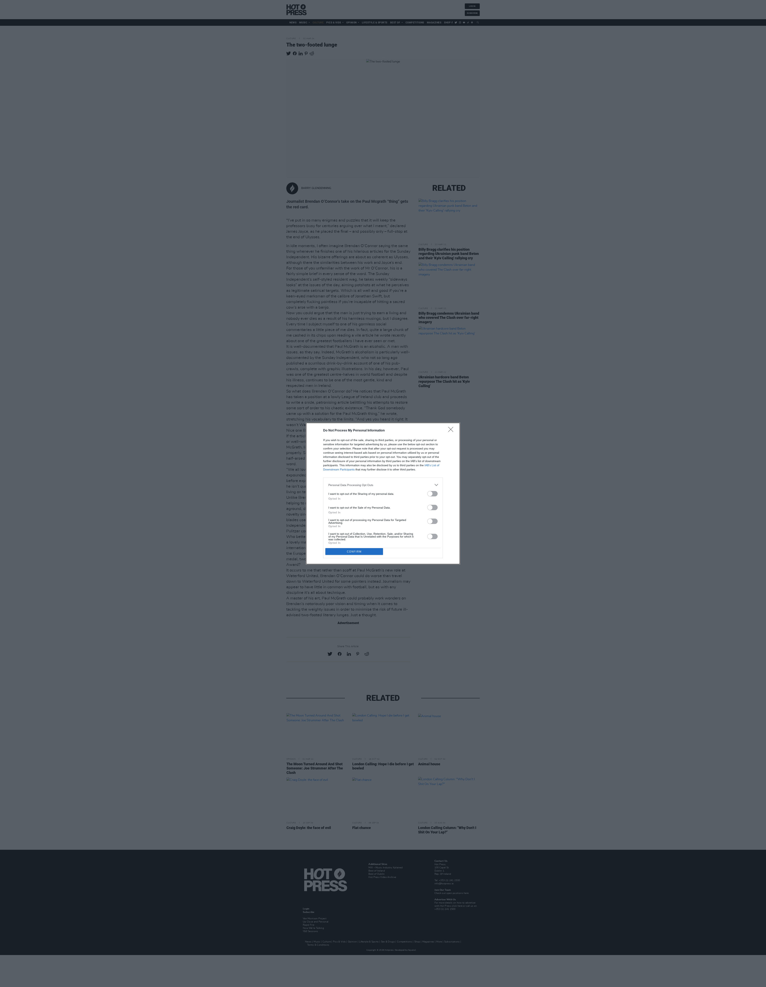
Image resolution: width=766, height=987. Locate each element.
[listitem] (383, 485)
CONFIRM (354, 551)
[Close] (452, 430)
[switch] (432, 493)
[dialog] (383, 493)
